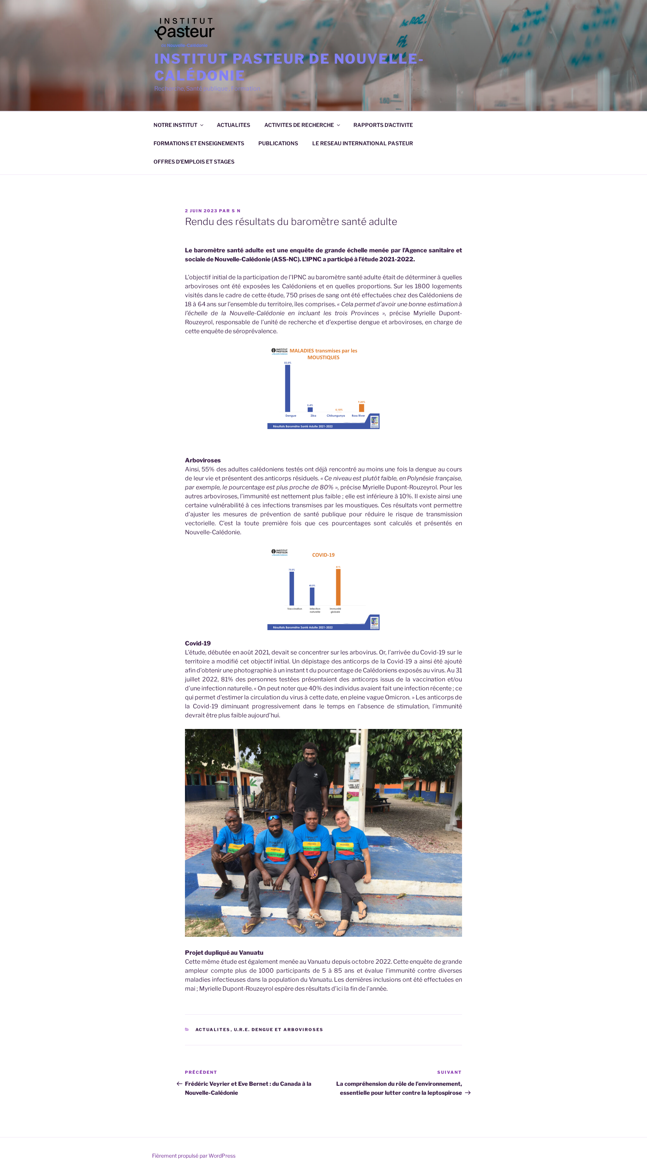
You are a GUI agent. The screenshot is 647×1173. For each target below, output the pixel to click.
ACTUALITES (233, 125)
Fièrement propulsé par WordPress (194, 1155)
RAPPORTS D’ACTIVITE (383, 125)
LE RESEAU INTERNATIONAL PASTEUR (362, 143)
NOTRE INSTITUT (175, 125)
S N (236, 210)
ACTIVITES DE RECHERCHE (299, 125)
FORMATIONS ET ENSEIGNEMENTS (199, 143)
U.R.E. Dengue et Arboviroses (279, 1029)
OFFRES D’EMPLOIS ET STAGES (194, 161)
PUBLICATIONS (278, 143)
